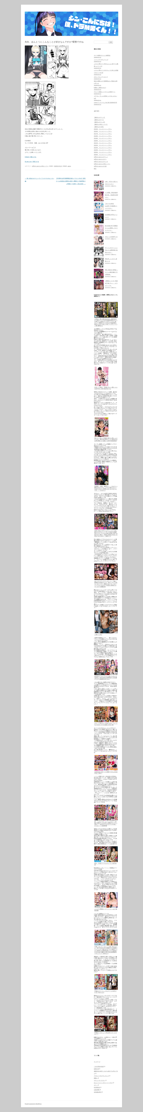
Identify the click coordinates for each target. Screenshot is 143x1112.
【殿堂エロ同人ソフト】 (101, 124)
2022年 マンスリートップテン (103, 145)
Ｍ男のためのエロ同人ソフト (40, 166)
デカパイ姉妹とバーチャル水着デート (104, 92)
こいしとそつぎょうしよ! (101, 59)
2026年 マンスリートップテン (103, 154)
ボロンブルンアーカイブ (101, 77)
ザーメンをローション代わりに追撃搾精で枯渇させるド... (111, 250)
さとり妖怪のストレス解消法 (102, 55)
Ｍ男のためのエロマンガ (101, 161)
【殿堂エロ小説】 (99, 127)
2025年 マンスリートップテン (103, 152)
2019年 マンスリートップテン (103, 138)
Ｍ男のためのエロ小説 (100, 166)
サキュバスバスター (99, 1080)
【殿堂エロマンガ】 (99, 122)
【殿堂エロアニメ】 (99, 117)
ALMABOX (97, 1087)
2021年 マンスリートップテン (103, 143)
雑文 (95, 168)
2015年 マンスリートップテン (103, 129)
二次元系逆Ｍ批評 (99, 1066)
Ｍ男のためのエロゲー (100, 159)
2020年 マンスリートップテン (103, 140)
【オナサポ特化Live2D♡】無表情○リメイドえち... (111, 206)
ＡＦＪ (96, 1085)
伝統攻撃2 (97, 1090)
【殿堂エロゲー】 (99, 120)
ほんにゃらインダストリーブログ (103, 1083)
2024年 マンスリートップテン (103, 150)
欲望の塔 (96, 1069)
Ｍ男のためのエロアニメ (101, 157)
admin (69, 166)
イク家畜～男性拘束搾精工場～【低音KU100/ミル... (111, 195)
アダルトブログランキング (101, 1076)
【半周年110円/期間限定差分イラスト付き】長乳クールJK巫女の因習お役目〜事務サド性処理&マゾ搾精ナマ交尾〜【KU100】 (71, 181)
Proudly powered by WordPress (33, 1104)
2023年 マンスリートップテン (103, 147)
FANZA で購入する (30, 157)
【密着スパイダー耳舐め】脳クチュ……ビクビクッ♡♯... (111, 283)
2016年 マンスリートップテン (103, 131)
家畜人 (96, 1078)
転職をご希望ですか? (100, 87)
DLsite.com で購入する (32, 161)
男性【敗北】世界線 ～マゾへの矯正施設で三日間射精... (111, 272)
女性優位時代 (97, 1092)
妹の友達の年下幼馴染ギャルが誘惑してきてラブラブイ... (111, 228)
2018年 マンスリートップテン (103, 136)
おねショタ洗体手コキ (111, 236)
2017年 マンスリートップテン (103, 133)
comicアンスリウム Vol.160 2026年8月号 (105, 102)
